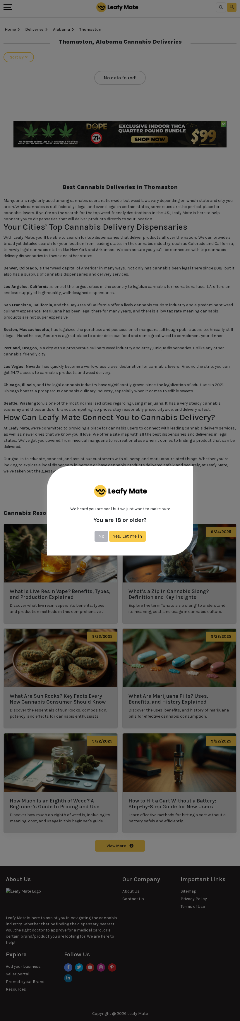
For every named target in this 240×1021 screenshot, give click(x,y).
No (101, 536)
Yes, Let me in (127, 536)
